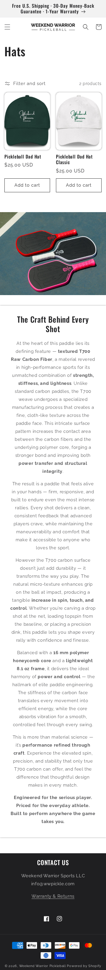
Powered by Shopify (84, 966)
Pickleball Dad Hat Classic (74, 159)
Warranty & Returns (53, 896)
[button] (7, 26)
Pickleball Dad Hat (22, 156)
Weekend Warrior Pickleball (42, 966)
